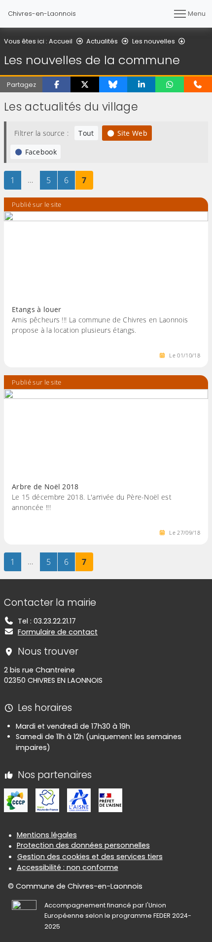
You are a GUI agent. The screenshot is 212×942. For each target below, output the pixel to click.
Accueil (60, 41)
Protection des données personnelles (83, 845)
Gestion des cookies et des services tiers (90, 857)
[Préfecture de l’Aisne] (110, 800)
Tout (86, 133)
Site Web (132, 133)
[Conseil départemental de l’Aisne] (79, 800)
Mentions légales (47, 835)
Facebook (41, 152)
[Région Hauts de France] (47, 800)
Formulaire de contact (58, 632)
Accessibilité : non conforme (67, 867)
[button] (56, 84)
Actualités (102, 41)
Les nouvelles (153, 41)
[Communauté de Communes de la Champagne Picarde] (16, 800)
